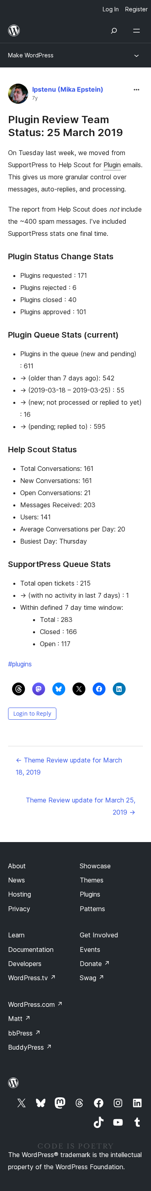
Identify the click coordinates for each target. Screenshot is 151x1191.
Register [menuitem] (136, 9)
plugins (20, 664)
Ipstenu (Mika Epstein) (67, 89)
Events (90, 949)
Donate (95, 964)
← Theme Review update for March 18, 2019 (69, 766)
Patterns (92, 909)
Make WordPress (31, 55)
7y (35, 98)
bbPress (24, 1033)
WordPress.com (35, 1004)
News (16, 880)
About (17, 866)
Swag (92, 978)
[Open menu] (138, 31)
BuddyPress (30, 1047)
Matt (19, 1019)
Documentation (31, 949)
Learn (16, 935)
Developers (24, 964)
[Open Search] (114, 31)
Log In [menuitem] (111, 9)
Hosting (19, 894)
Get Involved (99, 935)
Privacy (19, 909)
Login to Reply (32, 713)
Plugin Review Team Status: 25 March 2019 (65, 125)
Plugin (112, 165)
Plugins (90, 894)
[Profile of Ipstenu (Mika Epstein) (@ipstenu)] (18, 95)
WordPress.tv (32, 978)
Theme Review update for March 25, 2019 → (80, 806)
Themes (91, 880)
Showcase (95, 866)
